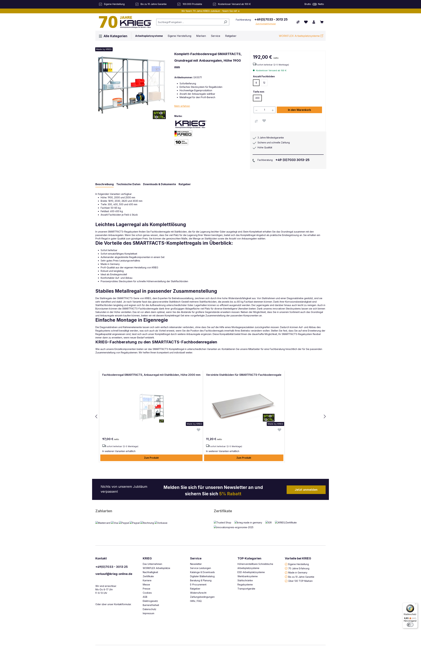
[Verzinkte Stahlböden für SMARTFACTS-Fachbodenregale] (243, 406)
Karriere (147, 580)
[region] (210, 416)
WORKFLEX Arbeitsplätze (156, 568)
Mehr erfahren (182, 106)
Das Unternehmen (152, 564)
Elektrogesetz (150, 601)
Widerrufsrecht (198, 592)
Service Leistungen (200, 568)
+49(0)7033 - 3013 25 (270, 19)
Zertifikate (223, 511)
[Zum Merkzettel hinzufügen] (264, 120)
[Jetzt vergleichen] (298, 22)
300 (257, 98)
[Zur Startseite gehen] (124, 22)
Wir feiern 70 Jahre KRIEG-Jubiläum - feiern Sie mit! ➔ (210, 11)
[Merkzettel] (306, 22)
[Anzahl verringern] (256, 110)
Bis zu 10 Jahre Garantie (301, 576)
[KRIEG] (190, 124)
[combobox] (189, 22)
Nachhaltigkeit (150, 572)
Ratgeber (195, 588)
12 (264, 82)
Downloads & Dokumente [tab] (159, 184)
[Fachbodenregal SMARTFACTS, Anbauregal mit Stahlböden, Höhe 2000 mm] (151, 406)
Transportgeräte (246, 588)
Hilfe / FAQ (196, 601)
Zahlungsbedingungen (202, 596)
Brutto (308, 4)
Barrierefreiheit (151, 605)
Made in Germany (297, 572)
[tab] (104, 184)
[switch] (314, 4)
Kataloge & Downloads (202, 572)
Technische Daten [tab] (128, 184)
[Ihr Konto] (314, 22)
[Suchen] (225, 22)
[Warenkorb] (322, 22)
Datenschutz (149, 609)
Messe (146, 584)
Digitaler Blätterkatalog (202, 576)
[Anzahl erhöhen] (273, 110)
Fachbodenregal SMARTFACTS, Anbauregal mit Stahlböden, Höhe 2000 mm (151, 374)
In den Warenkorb (299, 109)
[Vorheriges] (96, 416)
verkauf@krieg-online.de (113, 574)
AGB (145, 596)
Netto (321, 4)
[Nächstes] (324, 416)
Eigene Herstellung (298, 564)
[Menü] (416, 605)
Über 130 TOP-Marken (300, 580)
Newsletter (196, 564)
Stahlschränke (245, 580)
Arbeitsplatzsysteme (248, 568)
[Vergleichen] (256, 121)
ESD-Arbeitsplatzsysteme (251, 572)
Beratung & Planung (200, 580)
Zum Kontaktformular (266, 24)
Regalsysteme (245, 584)
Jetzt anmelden (306, 489)
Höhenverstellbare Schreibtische (255, 564)
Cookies (147, 592)
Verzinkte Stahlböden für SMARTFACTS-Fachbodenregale (243, 374)
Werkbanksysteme (247, 576)
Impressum (148, 613)
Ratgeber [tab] (185, 184)
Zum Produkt (151, 457)
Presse (146, 588)
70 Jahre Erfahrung (298, 568)
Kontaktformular (122, 604)
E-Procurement (198, 584)
